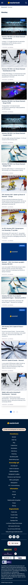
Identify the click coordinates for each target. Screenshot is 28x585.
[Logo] (14, 423)
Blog (14, 442)
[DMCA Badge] (8, 549)
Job (14, 497)
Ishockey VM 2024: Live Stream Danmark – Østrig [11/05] (13, 165)
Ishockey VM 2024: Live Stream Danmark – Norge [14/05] (13, 102)
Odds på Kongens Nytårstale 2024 (14, 532)
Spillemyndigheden (14, 471)
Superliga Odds (14, 520)
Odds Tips (14, 440)
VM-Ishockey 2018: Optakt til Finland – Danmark (13, 327)
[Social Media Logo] (10, 536)
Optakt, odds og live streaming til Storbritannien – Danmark (11, 393)
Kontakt (14, 494)
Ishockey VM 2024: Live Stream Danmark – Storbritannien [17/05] (13, 70)
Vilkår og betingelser (14, 480)
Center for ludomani (14, 468)
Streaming (14, 454)
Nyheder (14, 437)
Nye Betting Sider (14, 457)
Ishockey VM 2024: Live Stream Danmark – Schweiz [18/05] (13, 38)
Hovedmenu (14, 434)
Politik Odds (14, 512)
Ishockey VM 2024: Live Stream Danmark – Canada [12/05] (13, 134)
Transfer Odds (14, 515)
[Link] (14, 26)
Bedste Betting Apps (14, 459)
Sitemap (14, 506)
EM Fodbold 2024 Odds (14, 526)
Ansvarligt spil (14, 463)
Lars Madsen (10, 47)
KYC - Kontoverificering (14, 485)
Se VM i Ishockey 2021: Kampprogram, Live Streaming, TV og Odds (13, 229)
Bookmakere (14, 448)
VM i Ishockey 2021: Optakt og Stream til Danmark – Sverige (13, 196)
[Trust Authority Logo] (8, 553)
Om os (14, 492)
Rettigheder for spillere (14, 474)
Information (14, 489)
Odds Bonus (14, 451)
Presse (14, 503)
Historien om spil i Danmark (14, 477)
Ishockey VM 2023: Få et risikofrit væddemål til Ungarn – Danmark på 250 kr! (14, 297)
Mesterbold (4, 7)
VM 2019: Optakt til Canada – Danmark (13, 360)
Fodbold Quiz (14, 445)
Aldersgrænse (14, 483)
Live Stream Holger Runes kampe (14, 523)
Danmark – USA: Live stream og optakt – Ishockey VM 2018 (13, 263)
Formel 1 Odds (14, 518)
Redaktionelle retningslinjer (14, 500)
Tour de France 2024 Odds (14, 529)
